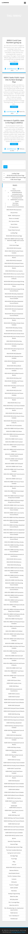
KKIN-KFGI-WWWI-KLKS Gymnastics (14, 592)
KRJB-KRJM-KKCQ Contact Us (14, 867)
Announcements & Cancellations (15, 207)
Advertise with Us (14, 905)
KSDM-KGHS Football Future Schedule (14, 699)
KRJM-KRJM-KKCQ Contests (14, 559)
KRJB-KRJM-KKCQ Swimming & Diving (14, 281)
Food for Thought (14, 885)
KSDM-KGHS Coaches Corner (14, 683)
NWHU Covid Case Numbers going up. (14, 41)
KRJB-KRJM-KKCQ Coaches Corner (14, 835)
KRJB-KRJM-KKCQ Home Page (15, 175)
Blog (14, 861)
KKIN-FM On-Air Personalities (14, 425)
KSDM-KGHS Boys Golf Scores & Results (14, 821)
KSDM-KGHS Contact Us (15, 807)
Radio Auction (14, 913)
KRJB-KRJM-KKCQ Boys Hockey (14, 328)
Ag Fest (14, 838)
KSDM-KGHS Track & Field (14, 768)
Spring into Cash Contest (14, 853)
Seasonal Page (14, 844)
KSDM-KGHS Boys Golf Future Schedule (14, 818)
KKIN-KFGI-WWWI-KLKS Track (14, 668)
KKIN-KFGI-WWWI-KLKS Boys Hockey (14, 542)
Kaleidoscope (14, 918)
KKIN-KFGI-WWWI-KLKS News (14, 431)
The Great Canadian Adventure (14, 850)
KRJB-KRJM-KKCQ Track (14, 402)
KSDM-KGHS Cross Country (14, 798)
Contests (14, 879)
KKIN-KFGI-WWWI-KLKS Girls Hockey (14, 568)
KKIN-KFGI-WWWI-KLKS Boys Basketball (14, 517)
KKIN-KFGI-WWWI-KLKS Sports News (14, 428)
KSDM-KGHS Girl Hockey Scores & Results (14, 765)
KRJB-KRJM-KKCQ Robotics (14, 562)
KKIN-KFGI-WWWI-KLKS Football (14, 442)
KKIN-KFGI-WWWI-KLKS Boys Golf (14, 643)
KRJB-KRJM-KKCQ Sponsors (14, 209)
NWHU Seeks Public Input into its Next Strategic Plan (14, 79)
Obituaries (14, 882)
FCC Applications (14, 227)
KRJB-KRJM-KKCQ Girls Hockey (14, 330)
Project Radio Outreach (14, 230)
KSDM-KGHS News (14, 686)
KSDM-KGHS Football (14, 696)
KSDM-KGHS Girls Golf (14, 824)
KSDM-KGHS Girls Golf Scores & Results (14, 829)
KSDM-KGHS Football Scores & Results (14, 702)
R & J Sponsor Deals (14, 221)
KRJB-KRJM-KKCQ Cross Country (14, 271)
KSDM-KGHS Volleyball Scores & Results (14, 711)
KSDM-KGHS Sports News (14, 680)
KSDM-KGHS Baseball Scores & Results (14, 786)
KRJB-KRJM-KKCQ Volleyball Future (14, 263)
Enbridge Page (14, 856)
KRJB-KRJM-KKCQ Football (14, 248)
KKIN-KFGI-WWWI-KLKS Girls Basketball (14, 530)
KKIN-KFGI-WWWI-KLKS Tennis (14, 466)
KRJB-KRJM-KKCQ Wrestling (14, 341)
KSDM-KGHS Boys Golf (14, 815)
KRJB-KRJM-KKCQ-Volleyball (14, 260)
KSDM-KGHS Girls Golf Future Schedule (14, 826)
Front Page (14, 858)
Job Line (14, 864)
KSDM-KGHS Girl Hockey (14, 759)
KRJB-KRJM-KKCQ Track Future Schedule (14, 405)
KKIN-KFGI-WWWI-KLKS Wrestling (14, 580)
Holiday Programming (14, 893)
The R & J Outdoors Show (14, 876)
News (14, 189)
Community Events (15, 190)
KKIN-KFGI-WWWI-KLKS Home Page (15, 177)
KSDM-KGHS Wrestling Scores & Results (14, 720)
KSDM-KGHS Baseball (14, 780)
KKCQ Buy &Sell (14, 899)
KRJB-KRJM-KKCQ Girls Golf (14, 390)
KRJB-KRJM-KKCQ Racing (14, 565)
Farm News (15, 203)
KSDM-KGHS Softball (14, 789)
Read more (14, 63)
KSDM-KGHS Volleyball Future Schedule (14, 708)
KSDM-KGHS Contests (14, 693)
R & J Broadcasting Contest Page (14, 847)
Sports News (14, 224)
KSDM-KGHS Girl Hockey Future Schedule (14, 762)
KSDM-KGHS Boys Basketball (14, 723)
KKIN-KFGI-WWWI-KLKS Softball (14, 631)
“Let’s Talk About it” (14, 915)
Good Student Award (14, 873)
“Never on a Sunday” (14, 218)
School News (15, 205)
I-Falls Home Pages (15, 179)
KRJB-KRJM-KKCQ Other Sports (14, 413)
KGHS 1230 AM (14, 887)
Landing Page (15, 173)
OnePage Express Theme (18, 932)
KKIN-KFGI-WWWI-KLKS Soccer (14, 478)
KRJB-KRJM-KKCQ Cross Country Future (14, 274)
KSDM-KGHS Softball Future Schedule (14, 792)
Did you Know (14, 212)
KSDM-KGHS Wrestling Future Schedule (14, 717)
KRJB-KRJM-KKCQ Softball (14, 366)
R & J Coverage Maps (14, 902)
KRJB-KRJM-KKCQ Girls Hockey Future (14, 333)
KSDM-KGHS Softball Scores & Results (14, 795)
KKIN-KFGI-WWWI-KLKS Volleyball (14, 463)
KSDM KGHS (14, 806)
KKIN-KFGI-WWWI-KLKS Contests (14, 439)
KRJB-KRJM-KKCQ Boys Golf (14, 378)
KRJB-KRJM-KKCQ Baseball (14, 353)
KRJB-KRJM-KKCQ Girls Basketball (14, 306)
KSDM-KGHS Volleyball (14, 705)
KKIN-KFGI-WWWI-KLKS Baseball (14, 619)
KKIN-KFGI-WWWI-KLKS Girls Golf (14, 655)
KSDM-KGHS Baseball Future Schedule (14, 783)
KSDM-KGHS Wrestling (14, 714)
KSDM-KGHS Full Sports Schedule (14, 832)
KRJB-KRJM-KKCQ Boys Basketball (14, 294)
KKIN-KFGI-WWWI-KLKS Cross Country (14, 505)
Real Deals (14, 890)
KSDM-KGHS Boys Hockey (14, 747)
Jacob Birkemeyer (12, 69)
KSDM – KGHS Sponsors (14, 215)
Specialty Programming (14, 841)
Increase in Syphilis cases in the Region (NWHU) (14, 121)
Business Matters (14, 870)
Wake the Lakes (14, 896)
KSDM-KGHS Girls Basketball (14, 735)
